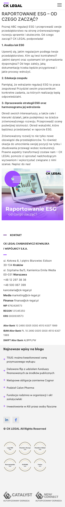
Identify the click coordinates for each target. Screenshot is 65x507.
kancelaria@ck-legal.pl (17, 290)
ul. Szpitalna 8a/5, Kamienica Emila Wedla (29, 270)
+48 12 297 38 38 (14, 279)
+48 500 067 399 (14, 285)
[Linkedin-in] (6, 420)
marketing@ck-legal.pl (26, 295)
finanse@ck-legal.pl (26, 300)
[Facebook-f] (15, 420)
